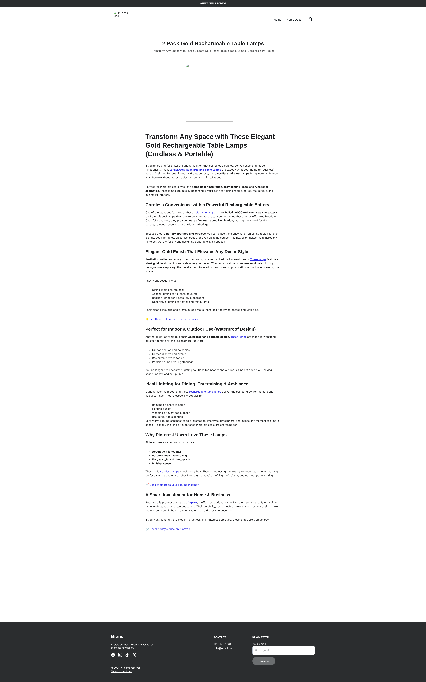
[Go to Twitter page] (134, 655)
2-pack (192, 502)
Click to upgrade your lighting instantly (174, 484)
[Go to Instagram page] (120, 655)
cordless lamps (169, 471)
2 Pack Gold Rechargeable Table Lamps (195, 169)
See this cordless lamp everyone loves (174, 319)
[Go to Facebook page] (113, 655)
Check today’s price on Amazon (170, 529)
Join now (264, 661)
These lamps (258, 259)
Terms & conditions (121, 671)
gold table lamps (204, 212)
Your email (259, 644)
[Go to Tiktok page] (127, 655)
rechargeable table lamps (205, 391)
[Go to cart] (310, 19)
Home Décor (295, 19)
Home (277, 19)
